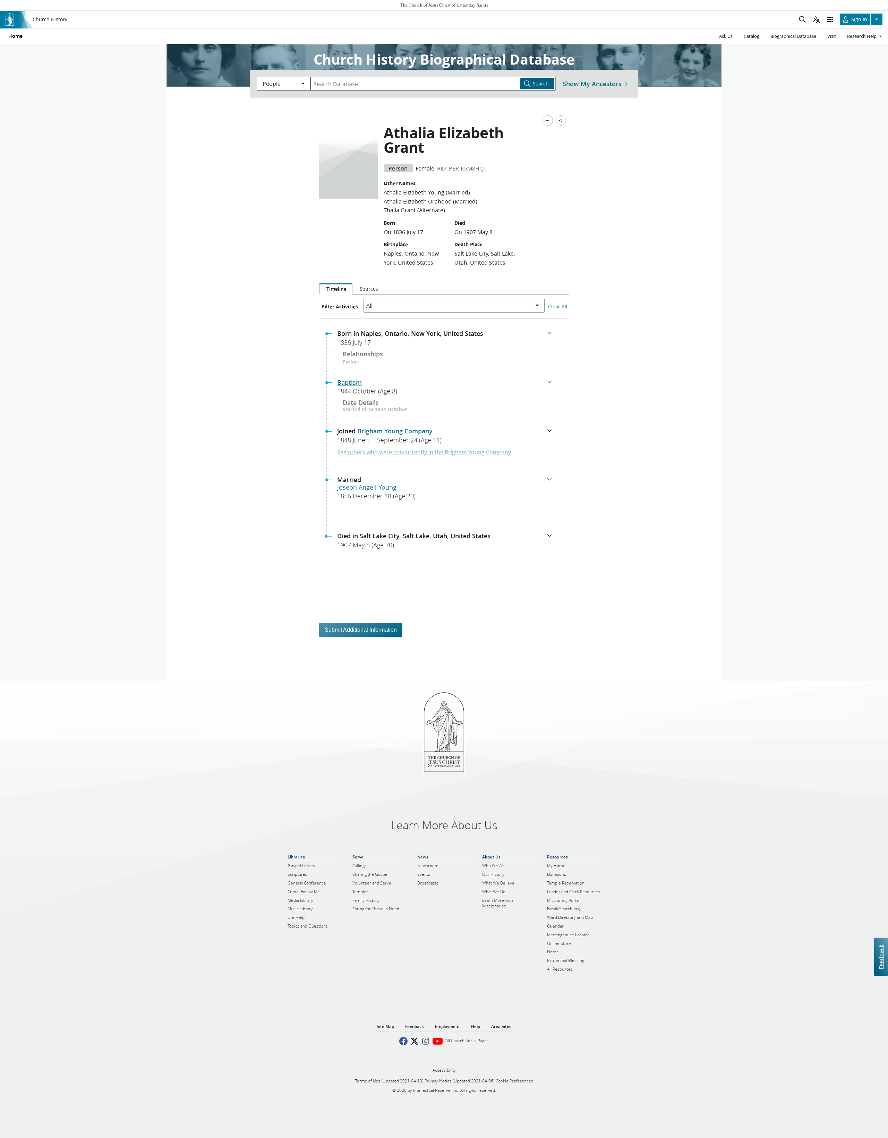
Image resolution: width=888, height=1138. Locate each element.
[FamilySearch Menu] (548, 120)
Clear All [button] (557, 306)
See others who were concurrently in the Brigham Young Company (424, 452)
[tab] (335, 288)
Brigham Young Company (395, 430)
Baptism (349, 382)
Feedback (881, 957)
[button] (446, 340)
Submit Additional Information (361, 630)
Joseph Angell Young (366, 487)
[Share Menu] (561, 120)
